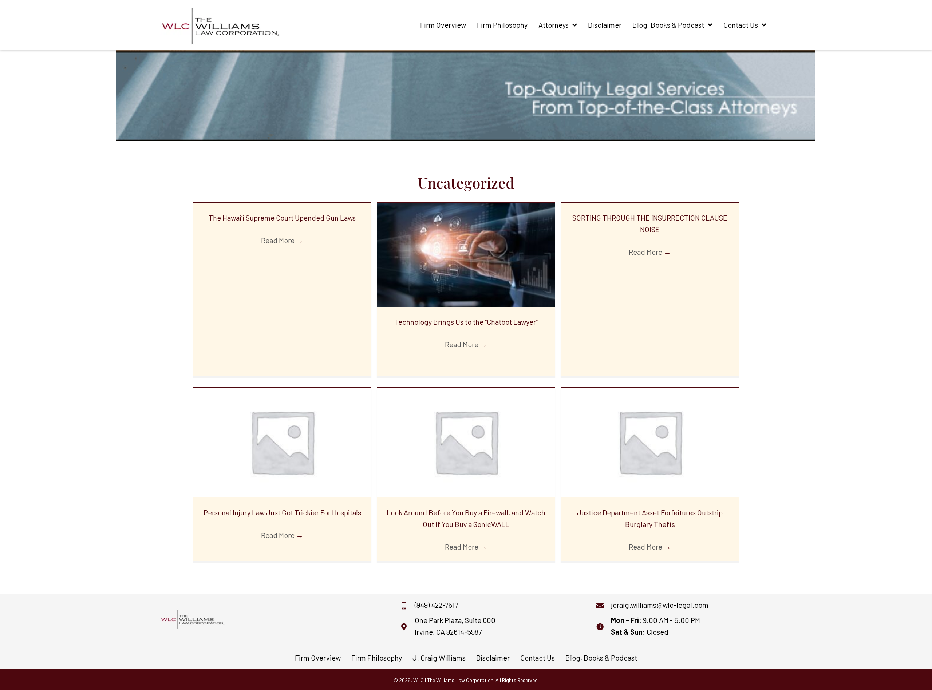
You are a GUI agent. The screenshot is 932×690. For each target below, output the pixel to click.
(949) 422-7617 (436, 604)
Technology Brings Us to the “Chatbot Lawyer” (466, 321)
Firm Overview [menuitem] (318, 657)
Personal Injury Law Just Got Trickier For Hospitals (282, 512)
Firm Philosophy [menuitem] (376, 657)
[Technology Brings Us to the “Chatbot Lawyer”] (466, 253)
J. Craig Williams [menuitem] (439, 657)
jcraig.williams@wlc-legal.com (659, 604)
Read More (282, 240)
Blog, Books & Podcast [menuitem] (601, 657)
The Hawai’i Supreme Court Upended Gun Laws (282, 217)
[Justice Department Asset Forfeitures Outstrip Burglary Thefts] (650, 441)
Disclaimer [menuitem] (493, 657)
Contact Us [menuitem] (537, 657)
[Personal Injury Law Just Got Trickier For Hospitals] (282, 441)
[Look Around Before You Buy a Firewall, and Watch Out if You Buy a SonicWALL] (466, 441)
